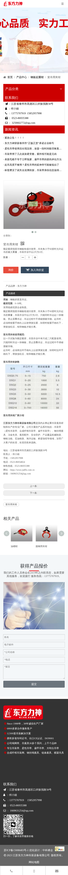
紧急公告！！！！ (14, 137)
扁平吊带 (39, 748)
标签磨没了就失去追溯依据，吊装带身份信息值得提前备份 (34, 170)
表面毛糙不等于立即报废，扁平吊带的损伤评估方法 (33, 159)
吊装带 (57, 427)
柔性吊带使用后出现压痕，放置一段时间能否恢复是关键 (34, 148)
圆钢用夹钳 (41, 546)
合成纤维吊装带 (27, 431)
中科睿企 (47, 850)
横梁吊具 (59, 752)
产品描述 (10, 293)
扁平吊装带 (44, 431)
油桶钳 (14, 546)
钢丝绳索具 (33, 752)
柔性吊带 (27, 748)
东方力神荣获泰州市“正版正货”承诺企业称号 (29, 143)
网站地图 (34, 862)
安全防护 (35, 435)
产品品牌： (11, 286)
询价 (11, 270)
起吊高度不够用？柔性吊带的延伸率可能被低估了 (32, 164)
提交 (34, 684)
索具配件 (24, 435)
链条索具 (46, 752)
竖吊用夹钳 (11, 504)
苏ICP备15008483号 (15, 850)
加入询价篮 (37, 270)
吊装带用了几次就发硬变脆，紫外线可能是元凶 (31, 154)
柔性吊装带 (11, 431)
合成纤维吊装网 (15, 752)
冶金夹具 (12, 435)
